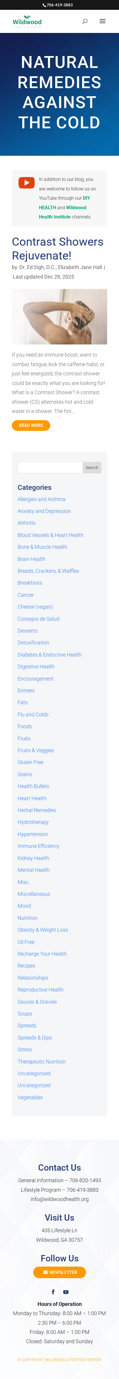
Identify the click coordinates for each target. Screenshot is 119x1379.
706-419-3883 (82, 1190)
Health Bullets (33, 786)
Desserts (28, 631)
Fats (23, 702)
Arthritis (27, 523)
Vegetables (30, 1097)
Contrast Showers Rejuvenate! (58, 248)
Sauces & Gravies (37, 1002)
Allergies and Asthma (42, 499)
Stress (25, 1049)
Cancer (26, 595)
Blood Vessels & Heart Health (50, 535)
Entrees (26, 690)
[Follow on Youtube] (66, 1292)
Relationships (33, 978)
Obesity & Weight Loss (43, 930)
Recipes (26, 966)
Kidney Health (33, 858)
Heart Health (32, 798)
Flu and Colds (33, 714)
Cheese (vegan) (35, 607)
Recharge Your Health (42, 954)
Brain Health (32, 559)
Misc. (24, 882)
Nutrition (28, 918)
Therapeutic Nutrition (42, 1062)
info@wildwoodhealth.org (60, 1199)
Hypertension (33, 834)
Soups (25, 1014)
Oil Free (26, 942)
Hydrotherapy (33, 822)
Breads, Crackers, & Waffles (48, 571)
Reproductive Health (41, 990)
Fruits (24, 738)
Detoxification (33, 643)
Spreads (27, 1025)
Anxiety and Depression (44, 511)
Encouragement (36, 679)
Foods (25, 726)
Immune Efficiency (39, 846)
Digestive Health (36, 666)
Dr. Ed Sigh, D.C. (37, 267)
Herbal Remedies (37, 810)
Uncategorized (34, 1073)
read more (31, 425)
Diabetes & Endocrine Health (50, 655)
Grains (25, 774)
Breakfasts (30, 583)
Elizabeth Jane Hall (80, 267)
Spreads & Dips (35, 1038)
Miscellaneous (34, 894)
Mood (24, 906)
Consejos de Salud (39, 619)
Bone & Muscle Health (42, 547)
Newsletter (63, 1272)
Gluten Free (30, 762)
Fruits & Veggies (36, 750)
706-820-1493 (85, 1180)
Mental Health (34, 870)
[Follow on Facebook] (53, 1292)
